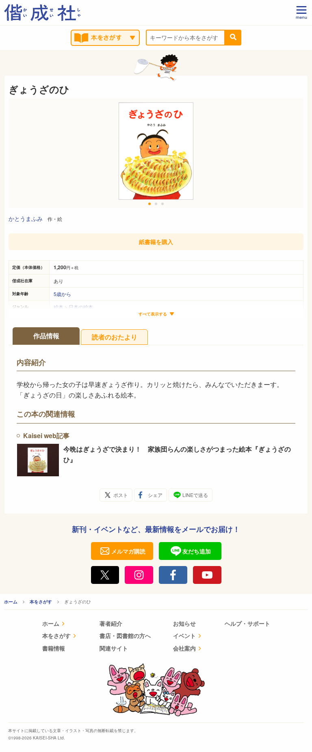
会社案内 (184, 648)
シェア (155, 494)
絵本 (58, 306)
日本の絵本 (81, 306)
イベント (184, 635)
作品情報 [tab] (46, 335)
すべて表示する (153, 314)
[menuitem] (59, 624)
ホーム (10, 602)
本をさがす (41, 602)
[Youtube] (207, 575)
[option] (156, 153)
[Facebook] (173, 575)
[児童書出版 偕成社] (42, 12)
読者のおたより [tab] (114, 336)
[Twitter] (105, 575)
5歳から (62, 293)
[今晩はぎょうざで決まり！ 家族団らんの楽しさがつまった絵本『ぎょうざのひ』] (38, 460)
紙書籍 (156, 242)
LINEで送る (195, 494)
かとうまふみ (26, 218)
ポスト (120, 494)
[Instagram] (139, 575)
